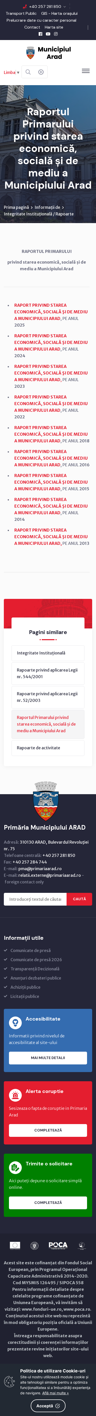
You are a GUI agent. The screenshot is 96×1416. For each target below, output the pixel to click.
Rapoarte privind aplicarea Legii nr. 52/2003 (47, 697)
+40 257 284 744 (29, 862)
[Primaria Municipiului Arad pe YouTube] (48, 34)
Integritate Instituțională (41, 652)
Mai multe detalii (48, 1057)
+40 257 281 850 (45, 6)
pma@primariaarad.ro (40, 868)
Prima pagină (16, 207)
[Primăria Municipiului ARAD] (48, 52)
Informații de (47, 207)
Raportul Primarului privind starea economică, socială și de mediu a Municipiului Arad (46, 724)
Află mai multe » (55, 1393)
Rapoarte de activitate (38, 747)
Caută (79, 899)
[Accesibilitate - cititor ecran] (41, 72)
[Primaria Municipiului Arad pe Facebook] (40, 34)
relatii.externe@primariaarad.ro (49, 875)
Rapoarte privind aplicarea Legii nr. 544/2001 (47, 673)
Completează (48, 1130)
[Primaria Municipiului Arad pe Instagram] (56, 34)
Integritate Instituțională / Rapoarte (39, 213)
